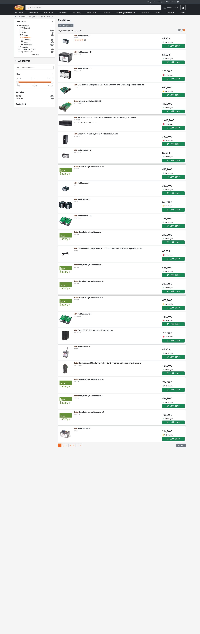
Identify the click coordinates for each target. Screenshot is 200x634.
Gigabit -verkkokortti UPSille (88, 101)
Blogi (149, 2)
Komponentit (33, 13)
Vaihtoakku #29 (82, 346)
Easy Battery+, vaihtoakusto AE (89, 379)
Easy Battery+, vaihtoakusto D (88, 396)
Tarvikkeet (106, 13)
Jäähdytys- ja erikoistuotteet (125, 13)
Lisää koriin (173, 46)
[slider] (17, 82)
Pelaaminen (63, 13)
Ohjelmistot (145, 13)
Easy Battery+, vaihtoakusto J (88, 232)
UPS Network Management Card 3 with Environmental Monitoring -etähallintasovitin (109, 85)
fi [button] (183, 2)
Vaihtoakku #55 (82, 199)
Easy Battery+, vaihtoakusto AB (89, 281)
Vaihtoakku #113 (82, 52)
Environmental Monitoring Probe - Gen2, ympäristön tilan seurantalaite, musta (107, 363)
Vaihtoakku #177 (82, 68)
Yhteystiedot (170, 2)
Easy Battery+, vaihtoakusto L (88, 265)
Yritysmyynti (160, 2)
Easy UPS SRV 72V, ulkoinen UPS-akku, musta (93, 330)
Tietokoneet (19, 13)
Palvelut (157, 13)
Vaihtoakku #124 (82, 314)
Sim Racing (76, 13)
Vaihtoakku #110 (82, 150)
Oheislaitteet (48, 13)
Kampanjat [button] (170, 13)
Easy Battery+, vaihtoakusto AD (89, 297)
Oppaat (182, 13)
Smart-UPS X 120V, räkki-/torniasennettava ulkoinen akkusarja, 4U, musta (105, 117)
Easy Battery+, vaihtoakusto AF (89, 166)
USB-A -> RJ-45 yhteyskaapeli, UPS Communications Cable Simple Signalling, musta (108, 248)
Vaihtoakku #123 (82, 216)
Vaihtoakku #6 (81, 183)
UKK (153, 2)
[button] (179, 2)
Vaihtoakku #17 (82, 35)
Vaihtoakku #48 (82, 428)
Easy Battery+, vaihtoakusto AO (89, 412)
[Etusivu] (19, 7)
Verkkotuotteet (92, 13)
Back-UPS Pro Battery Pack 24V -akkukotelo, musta (96, 134)
